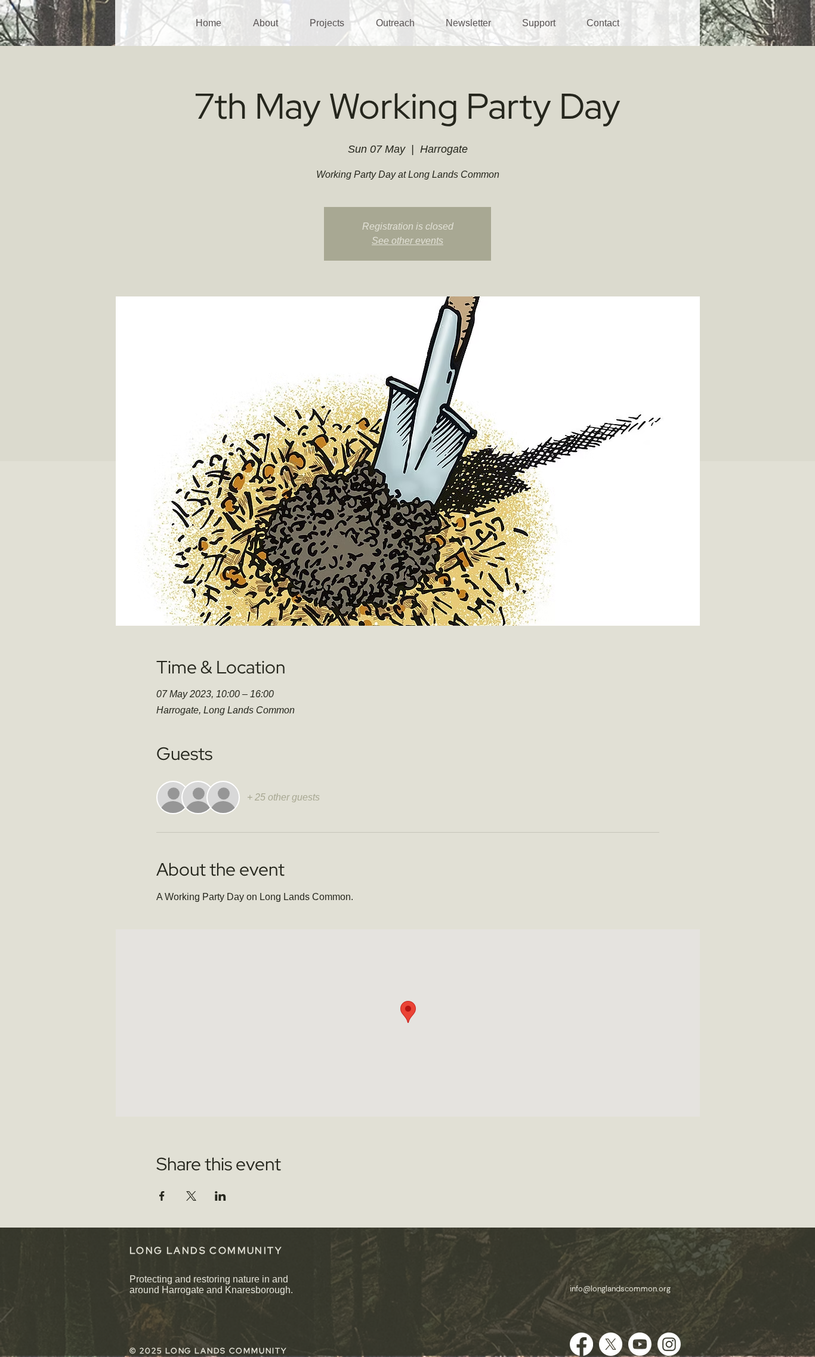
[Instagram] (669, 1344)
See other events (407, 241)
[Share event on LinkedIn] (220, 1196)
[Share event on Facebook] (162, 1196)
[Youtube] (640, 1344)
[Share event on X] (191, 1196)
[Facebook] (581, 1344)
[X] (610, 1344)
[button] (265, 23)
